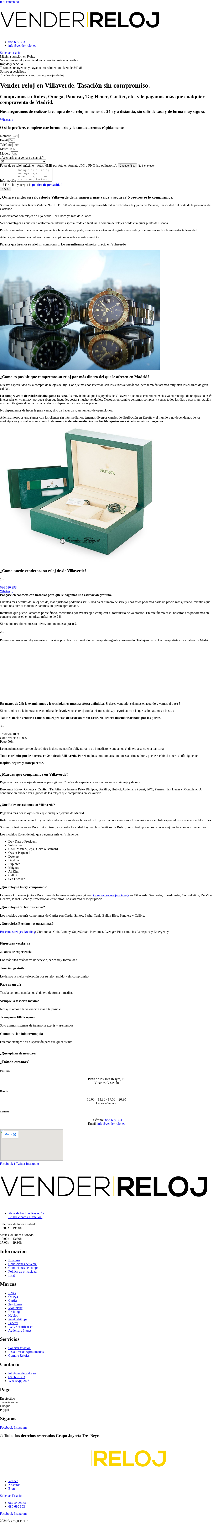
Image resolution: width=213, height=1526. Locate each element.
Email (4, 140)
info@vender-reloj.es (111, 1123)
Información (8, 180)
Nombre (6, 136)
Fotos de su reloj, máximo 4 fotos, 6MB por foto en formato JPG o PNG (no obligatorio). (59, 165)
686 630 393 (113, 1120)
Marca (4, 149)
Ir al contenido (9, 2)
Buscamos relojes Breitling (17, 931)
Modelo (5, 153)
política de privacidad (47, 184)
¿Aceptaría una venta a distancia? (22, 157)
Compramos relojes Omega (111, 895)
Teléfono (6, 144)
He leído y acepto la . (34, 184)
